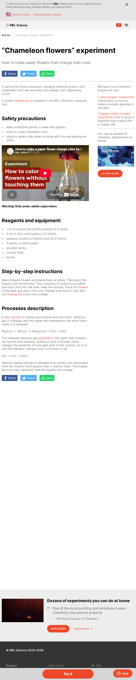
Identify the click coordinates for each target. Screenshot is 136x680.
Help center (56, 665)
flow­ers (83, 287)
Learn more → (83, 628)
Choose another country (47, 14)
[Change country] (118, 25)
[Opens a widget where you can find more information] (122, 673)
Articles (6, 35)
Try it (68, 674)
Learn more (110, 173)
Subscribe (58, 628)
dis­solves (45, 338)
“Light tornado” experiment (116, 97)
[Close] (126, 4)
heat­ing (12, 294)
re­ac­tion (15, 317)
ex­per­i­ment (21, 100)
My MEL (96, 665)
